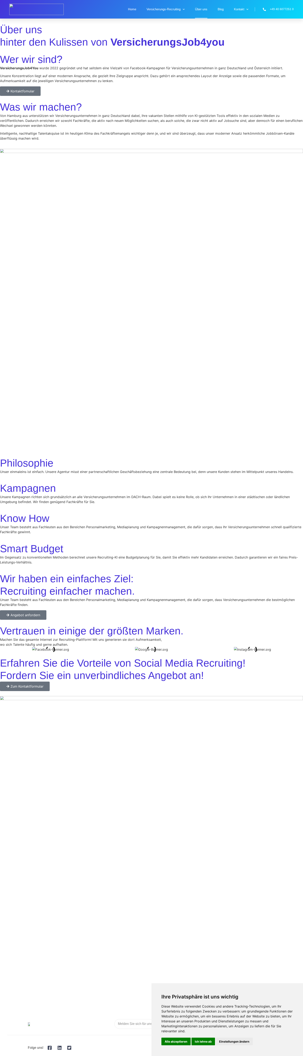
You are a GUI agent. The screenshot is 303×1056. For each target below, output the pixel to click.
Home (132, 9)
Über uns (201, 9)
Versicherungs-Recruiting (164, 9)
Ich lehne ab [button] (203, 1041)
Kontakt (239, 9)
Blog (221, 9)
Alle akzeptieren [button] (176, 1041)
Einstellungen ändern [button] (234, 1041)
